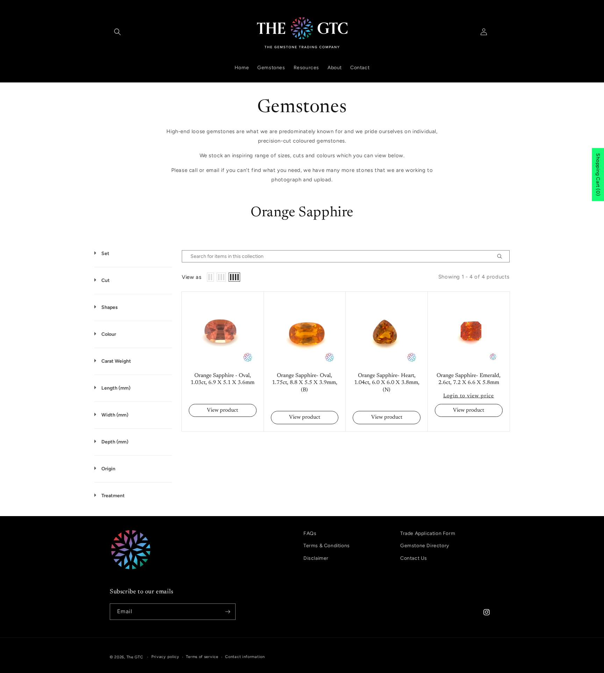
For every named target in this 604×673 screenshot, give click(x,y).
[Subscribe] (227, 611)
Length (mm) (115, 388)
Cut (105, 280)
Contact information (245, 656)
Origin (108, 469)
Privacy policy (165, 656)
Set (105, 253)
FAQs (309, 533)
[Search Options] (502, 256)
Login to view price (468, 396)
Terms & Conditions (326, 546)
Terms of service (202, 656)
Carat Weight (116, 361)
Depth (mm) (114, 442)
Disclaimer (316, 558)
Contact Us (413, 558)
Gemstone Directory (424, 546)
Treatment (113, 496)
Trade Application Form (427, 533)
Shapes (109, 307)
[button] (117, 31)
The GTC (135, 657)
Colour (108, 334)
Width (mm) (114, 415)
